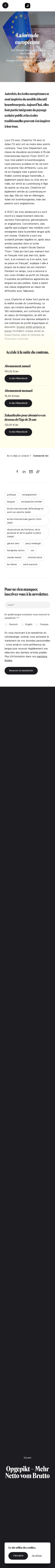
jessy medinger (33, 543)
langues (11, 501)
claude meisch (14, 557)
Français (44, 624)
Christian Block (22, 50)
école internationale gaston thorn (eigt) (24, 521)
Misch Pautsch (27, 53)
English (28, 624)
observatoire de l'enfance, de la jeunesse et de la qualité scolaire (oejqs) (24, 533)
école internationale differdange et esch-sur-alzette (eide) (25, 510)
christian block (35, 557)
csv (32, 550)
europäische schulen (31, 501)
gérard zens (13, 543)
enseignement (29, 494)
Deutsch (13, 624)
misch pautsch (30, 564)
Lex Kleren (37, 50)
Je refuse (37, 1555)
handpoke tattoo (16, 550)
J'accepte (18, 1555)
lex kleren (12, 564)
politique (11, 494)
